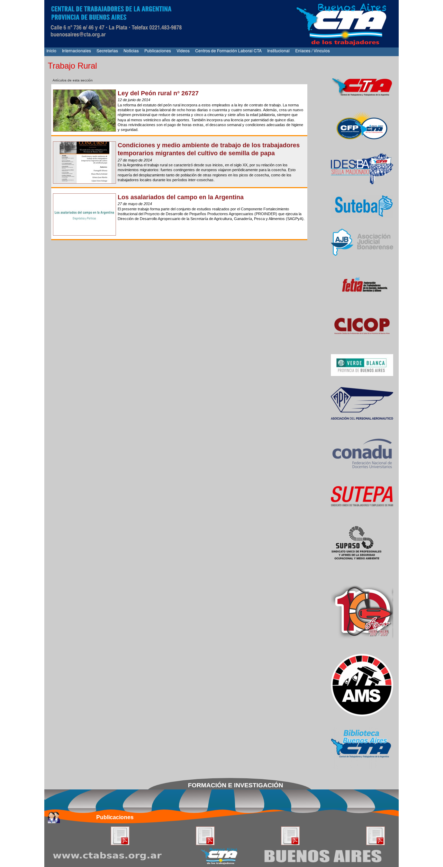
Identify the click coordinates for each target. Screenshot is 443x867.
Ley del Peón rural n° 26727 (158, 93)
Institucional (278, 50)
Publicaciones (157, 50)
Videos (183, 50)
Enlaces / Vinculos (312, 50)
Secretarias (107, 50)
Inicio (51, 50)
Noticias (131, 50)
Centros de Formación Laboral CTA (228, 50)
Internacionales (76, 50)
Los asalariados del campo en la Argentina (181, 197)
